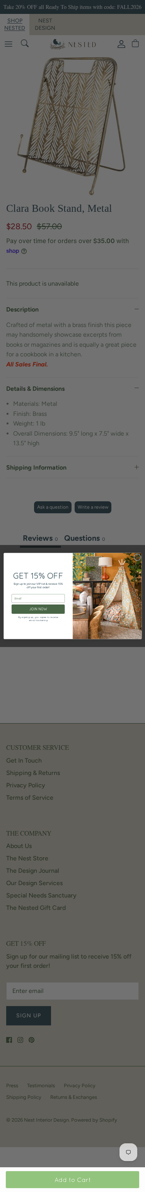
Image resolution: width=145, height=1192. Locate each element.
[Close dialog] (137, 557)
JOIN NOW (38, 609)
